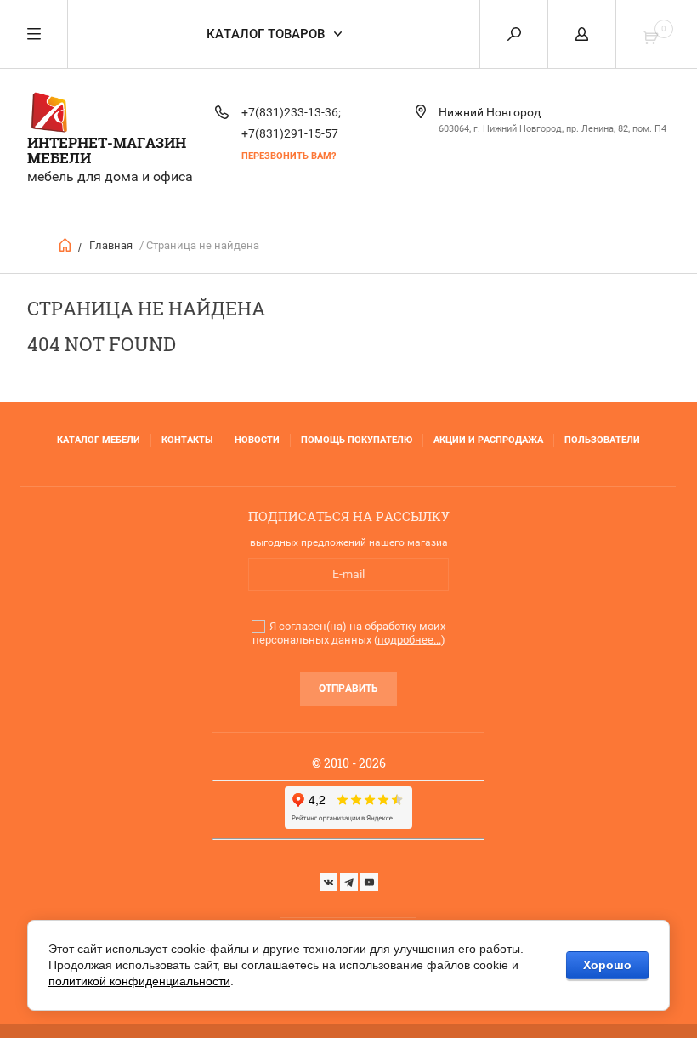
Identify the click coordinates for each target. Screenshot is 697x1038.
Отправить (348, 689)
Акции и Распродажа (488, 439)
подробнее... (409, 639)
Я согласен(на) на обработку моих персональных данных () (348, 633)
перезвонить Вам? (288, 156)
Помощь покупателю (356, 439)
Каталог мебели (98, 439)
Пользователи (602, 439)
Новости (257, 439)
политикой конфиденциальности (139, 981)
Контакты (187, 439)
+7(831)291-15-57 (289, 133)
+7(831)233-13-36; (291, 112)
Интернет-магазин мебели (106, 150)
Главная (111, 245)
